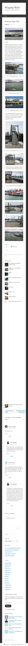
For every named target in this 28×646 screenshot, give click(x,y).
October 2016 (7, 589)
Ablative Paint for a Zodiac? (14, 282)
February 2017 (7, 583)
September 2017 (8, 572)
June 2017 (7, 576)
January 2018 (7, 570)
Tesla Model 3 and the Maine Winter (21, 411)
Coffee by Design (12, 296)
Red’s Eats (11, 287)
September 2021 (8, 563)
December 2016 (8, 585)
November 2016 (8, 587)
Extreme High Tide (8, 551)
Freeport (21, 254)
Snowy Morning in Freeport (10, 553)
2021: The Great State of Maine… (15, 617)
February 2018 (7, 568)
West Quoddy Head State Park (15, 301)
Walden (10, 272)
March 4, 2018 (12, 24)
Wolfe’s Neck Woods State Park (15, 277)
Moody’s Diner (12, 291)
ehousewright (12, 427)
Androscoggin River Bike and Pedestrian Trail (14, 264)
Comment (18, 528)
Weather (15, 254)
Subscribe (8, 606)
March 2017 (7, 582)
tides (6, 255)
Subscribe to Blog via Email (11, 594)
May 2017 (7, 578)
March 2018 (7, 566)
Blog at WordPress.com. (9, 639)
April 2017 (7, 580)
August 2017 (7, 574)
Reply (10, 436)
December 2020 (8, 564)
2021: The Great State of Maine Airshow (13, 548)
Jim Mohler (7, 24)
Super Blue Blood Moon (9, 555)
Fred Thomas (11, 616)
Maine (12, 254)
